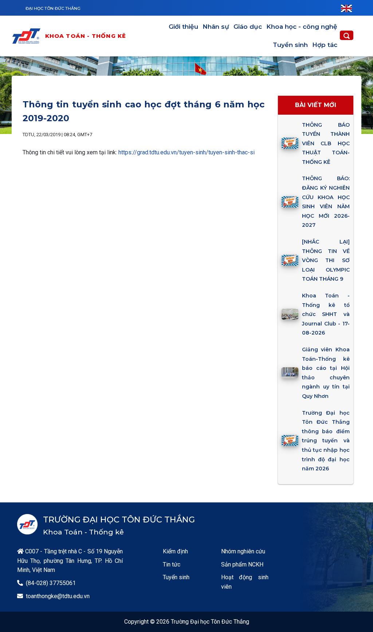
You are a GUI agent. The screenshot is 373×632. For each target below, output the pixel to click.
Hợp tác (324, 44)
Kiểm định (175, 551)
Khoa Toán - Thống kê (85, 35)
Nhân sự (216, 26)
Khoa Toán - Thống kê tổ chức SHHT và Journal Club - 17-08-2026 (325, 314)
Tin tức (171, 564)
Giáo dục (247, 26)
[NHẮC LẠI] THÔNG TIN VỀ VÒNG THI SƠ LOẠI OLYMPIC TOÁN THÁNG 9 (325, 260)
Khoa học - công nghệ (301, 26)
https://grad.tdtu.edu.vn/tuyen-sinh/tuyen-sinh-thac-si (186, 152)
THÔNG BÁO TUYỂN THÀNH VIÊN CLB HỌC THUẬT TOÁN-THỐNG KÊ (325, 143)
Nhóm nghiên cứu (243, 551)
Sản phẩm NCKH (242, 564)
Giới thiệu (183, 26)
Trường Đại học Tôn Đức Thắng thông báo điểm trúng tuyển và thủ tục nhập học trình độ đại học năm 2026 (325, 441)
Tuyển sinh (290, 44)
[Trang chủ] (28, 36)
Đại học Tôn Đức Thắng (53, 8)
